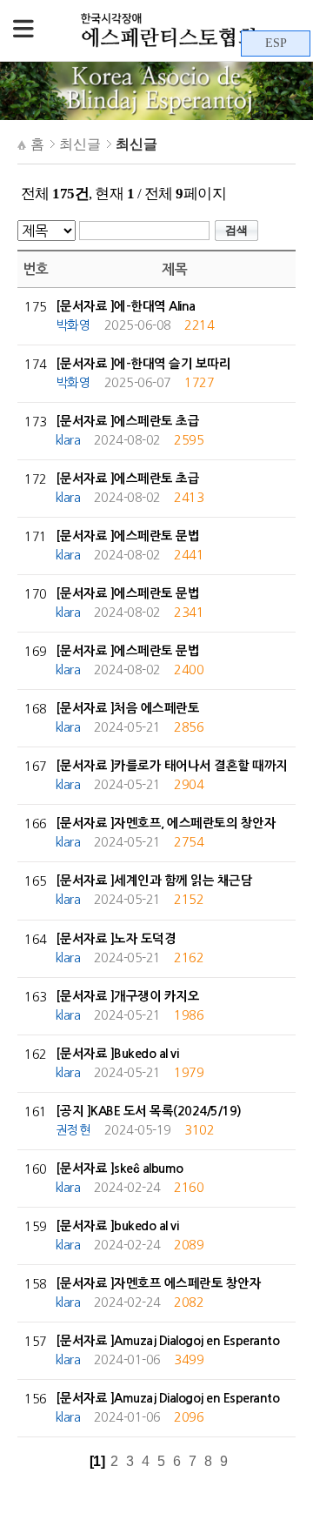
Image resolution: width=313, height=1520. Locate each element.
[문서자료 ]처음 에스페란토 (128, 708)
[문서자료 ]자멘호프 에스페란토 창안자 (159, 1283)
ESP (276, 43)
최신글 (80, 144)
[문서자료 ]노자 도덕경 (116, 939)
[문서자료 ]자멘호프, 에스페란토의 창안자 (166, 823)
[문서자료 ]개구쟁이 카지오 (128, 996)
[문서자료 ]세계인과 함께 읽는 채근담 (154, 880)
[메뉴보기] (23, 30)
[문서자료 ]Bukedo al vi (117, 1054)
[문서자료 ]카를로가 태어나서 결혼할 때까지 (172, 766)
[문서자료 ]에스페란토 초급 (128, 421)
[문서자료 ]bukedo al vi (117, 1226)
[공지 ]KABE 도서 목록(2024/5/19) (149, 1111)
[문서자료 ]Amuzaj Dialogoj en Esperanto (168, 1341)
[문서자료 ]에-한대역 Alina (126, 306)
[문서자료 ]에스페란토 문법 (128, 536)
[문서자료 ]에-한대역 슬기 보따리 (143, 364)
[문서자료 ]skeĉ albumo (119, 1168)
